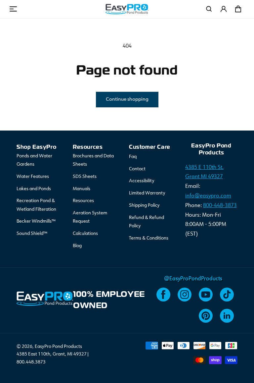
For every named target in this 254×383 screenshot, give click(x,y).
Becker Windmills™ (36, 221)
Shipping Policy (144, 205)
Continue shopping (127, 99)
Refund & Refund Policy (146, 221)
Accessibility (141, 181)
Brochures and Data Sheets (93, 160)
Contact (137, 169)
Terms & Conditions (148, 238)
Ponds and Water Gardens (34, 160)
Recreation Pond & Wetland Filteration (36, 204)
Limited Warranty (147, 193)
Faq (133, 156)
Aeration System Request (90, 217)
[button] (13, 9)
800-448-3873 (220, 205)
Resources (83, 200)
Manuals (81, 189)
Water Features (33, 176)
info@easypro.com (208, 196)
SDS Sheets (85, 176)
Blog (77, 246)
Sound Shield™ (32, 233)
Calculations (85, 233)
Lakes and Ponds (34, 189)
